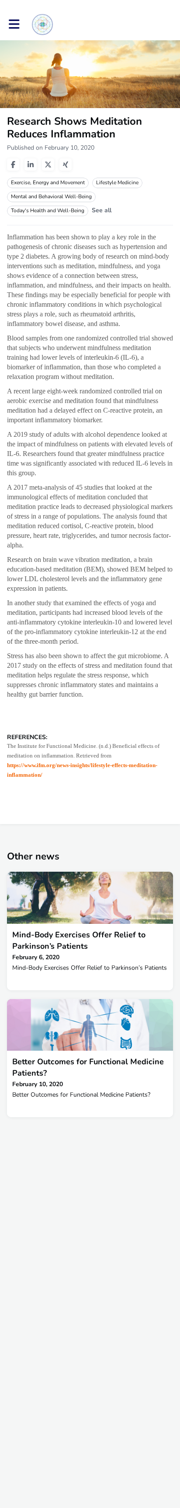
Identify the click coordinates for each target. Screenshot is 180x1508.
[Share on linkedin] (30, 164)
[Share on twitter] (48, 164)
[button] (14, 24)
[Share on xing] (65, 164)
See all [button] (101, 210)
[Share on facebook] (13, 164)
